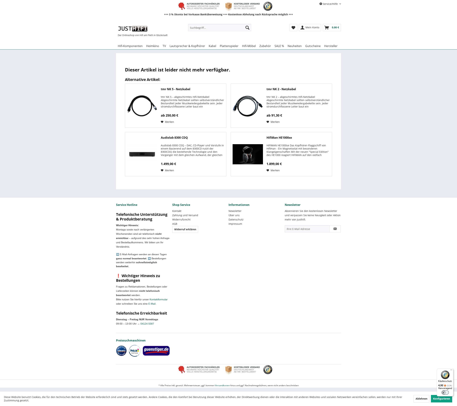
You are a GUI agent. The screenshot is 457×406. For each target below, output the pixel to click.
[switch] (445, 392)
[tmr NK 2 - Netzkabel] (248, 105)
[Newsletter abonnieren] (335, 228)
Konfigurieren (441, 398)
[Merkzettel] (293, 27)
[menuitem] (219, 27)
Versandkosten (222, 385)
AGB (174, 223)
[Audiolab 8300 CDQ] (142, 154)
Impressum (235, 223)
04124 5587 (147, 323)
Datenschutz (235, 219)
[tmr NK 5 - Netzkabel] (142, 105)
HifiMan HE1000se (279, 138)
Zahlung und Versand (185, 215)
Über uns (234, 215)
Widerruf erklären (185, 229)
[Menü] (451, 371)
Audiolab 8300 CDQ (174, 138)
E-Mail (151, 303)
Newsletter (235, 211)
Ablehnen (421, 398)
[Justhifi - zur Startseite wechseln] (133, 28)
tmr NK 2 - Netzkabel (281, 89)
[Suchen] (247, 27)
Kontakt (176, 211)
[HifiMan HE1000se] (248, 154)
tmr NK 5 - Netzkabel (175, 89)
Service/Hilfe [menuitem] (330, 4)
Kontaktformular (159, 299)
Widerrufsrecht (181, 219)
